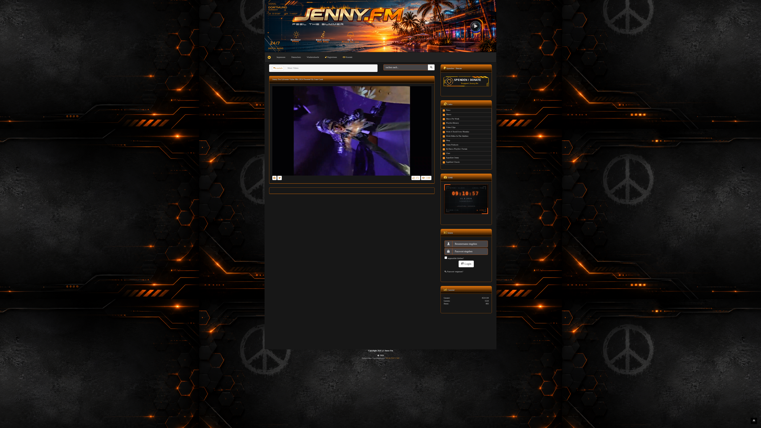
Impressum (281, 57)
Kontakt (348, 57)
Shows (448, 115)
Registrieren (332, 57)
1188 (427, 178)
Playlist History (452, 123)
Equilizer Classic (453, 162)
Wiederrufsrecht (313, 57)
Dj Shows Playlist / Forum (456, 149)
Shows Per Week (452, 119)
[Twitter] (279, 178)
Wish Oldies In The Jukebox (457, 136)
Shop (448, 140)
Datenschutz (296, 57)
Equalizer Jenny (452, 158)
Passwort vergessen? (454, 271)
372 (417, 178)
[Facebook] (274, 178)
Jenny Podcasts (452, 145)
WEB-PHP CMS (392, 358)
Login (467, 263)
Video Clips (451, 127)
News (448, 110)
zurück (279, 68)
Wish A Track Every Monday (457, 132)
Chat (448, 153)
